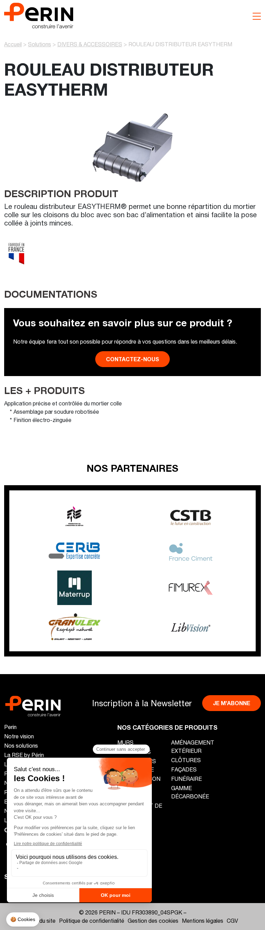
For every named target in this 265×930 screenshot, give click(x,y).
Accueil (13, 44)
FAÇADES (184, 769)
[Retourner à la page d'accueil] (38, 14)
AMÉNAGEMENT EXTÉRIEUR (192, 746)
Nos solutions (21, 745)
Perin (10, 726)
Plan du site (41, 920)
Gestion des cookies (153, 920)
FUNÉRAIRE (186, 778)
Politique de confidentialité (91, 920)
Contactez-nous (132, 359)
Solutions (39, 44)
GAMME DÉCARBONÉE (190, 792)
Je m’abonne (231, 703)
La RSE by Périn (24, 754)
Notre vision (19, 736)
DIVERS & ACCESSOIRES (89, 44)
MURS (125, 742)
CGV (232, 920)
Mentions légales (202, 920)
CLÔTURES (186, 760)
